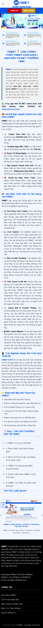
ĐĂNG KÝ (14, 10)
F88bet (29, 574)
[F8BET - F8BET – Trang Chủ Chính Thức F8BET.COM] (21, 4)
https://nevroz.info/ (11, 109)
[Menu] (3, 3)
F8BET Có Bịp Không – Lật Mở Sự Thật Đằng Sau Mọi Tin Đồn (21, 525)
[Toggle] (4, 443)
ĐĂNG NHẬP (29, 10)
